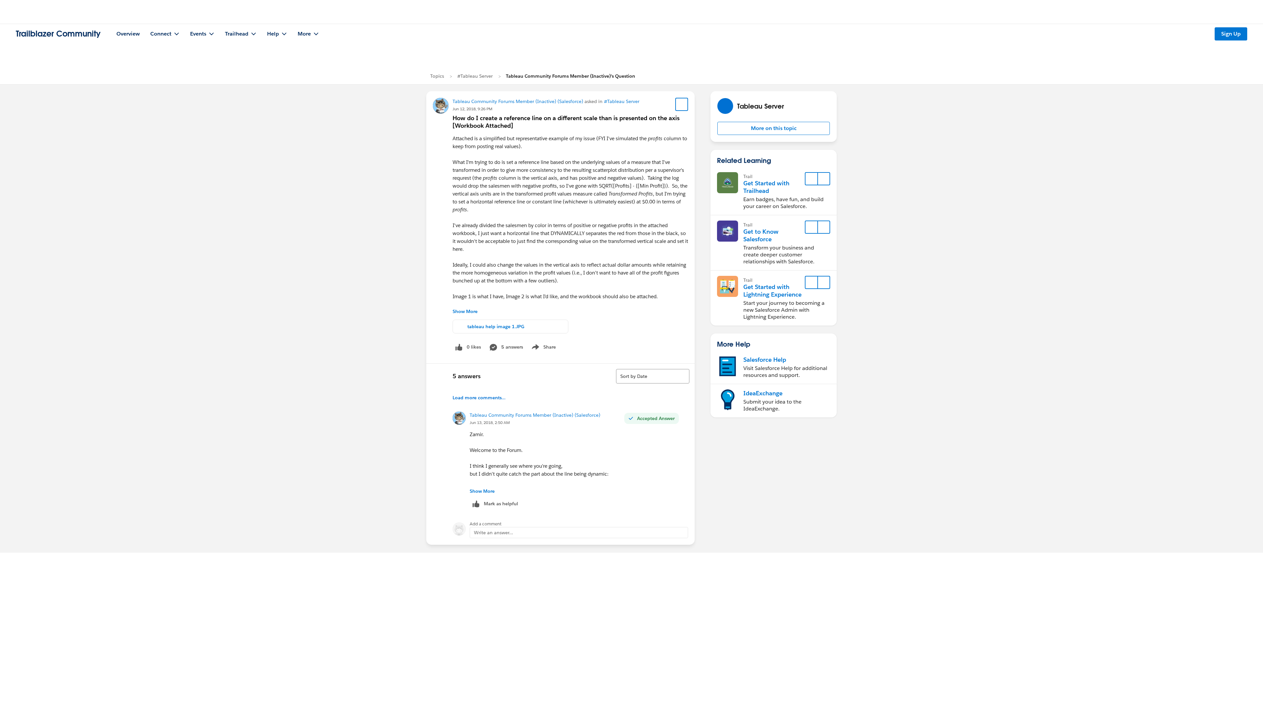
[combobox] (652, 376)
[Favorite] (682, 104)
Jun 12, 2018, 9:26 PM (472, 109)
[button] (773, 128)
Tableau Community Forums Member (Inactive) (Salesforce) (518, 101)
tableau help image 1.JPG (495, 326)
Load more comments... (479, 398)
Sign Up (1231, 33)
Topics (437, 76)
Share (543, 348)
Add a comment (486, 524)
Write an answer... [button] (493, 533)
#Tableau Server (475, 76)
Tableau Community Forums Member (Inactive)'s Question (570, 76)
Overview (128, 33)
